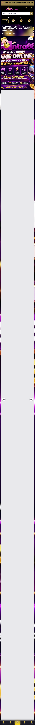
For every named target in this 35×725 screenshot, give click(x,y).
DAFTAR (17, 723)
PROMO (3, 723)
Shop (3, 9)
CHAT (31, 723)
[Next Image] (31, 399)
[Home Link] (12, 9)
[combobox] (16, 13)
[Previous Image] (4, 399)
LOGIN (10, 723)
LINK (24, 723)
